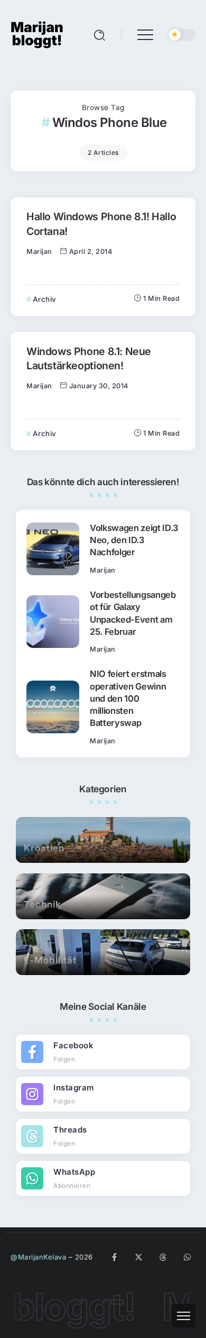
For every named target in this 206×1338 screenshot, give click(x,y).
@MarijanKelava (38, 1257)
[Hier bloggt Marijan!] (37, 34)
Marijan (39, 251)
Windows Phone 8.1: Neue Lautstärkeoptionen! (88, 358)
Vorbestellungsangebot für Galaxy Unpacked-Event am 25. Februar (133, 612)
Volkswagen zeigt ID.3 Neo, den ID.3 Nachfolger (134, 540)
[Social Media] (103, 1052)
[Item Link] (52, 549)
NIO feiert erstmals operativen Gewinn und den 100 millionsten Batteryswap (128, 697)
